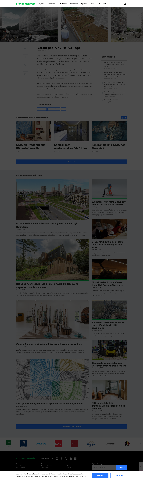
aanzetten (85, 476)
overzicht (48, 476)
